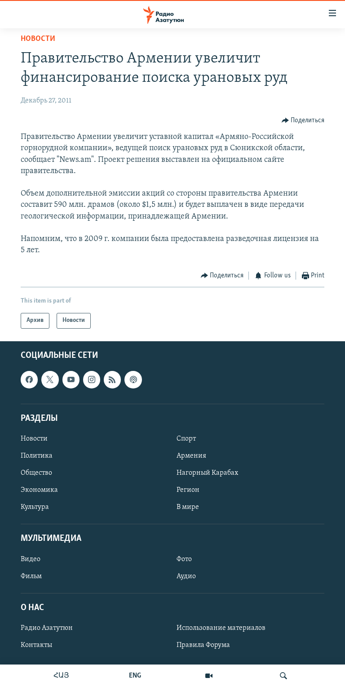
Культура (35, 507)
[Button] (303, 120)
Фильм (31, 576)
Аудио (186, 576)
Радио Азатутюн (47, 628)
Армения (191, 455)
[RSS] (112, 379)
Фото (184, 558)
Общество (36, 473)
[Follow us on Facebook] (29, 379)
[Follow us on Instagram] (91, 379)
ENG (135, 675)
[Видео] (208, 676)
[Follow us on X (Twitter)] (49, 379)
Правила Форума (203, 645)
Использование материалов (221, 628)
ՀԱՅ (61, 675)
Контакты (36, 645)
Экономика (39, 490)
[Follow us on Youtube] (71, 379)
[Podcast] (133, 379)
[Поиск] (283, 676)
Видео (30, 558)
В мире (188, 507)
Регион (188, 490)
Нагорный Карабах (207, 473)
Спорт (186, 438)
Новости (38, 39)
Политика (37, 455)
